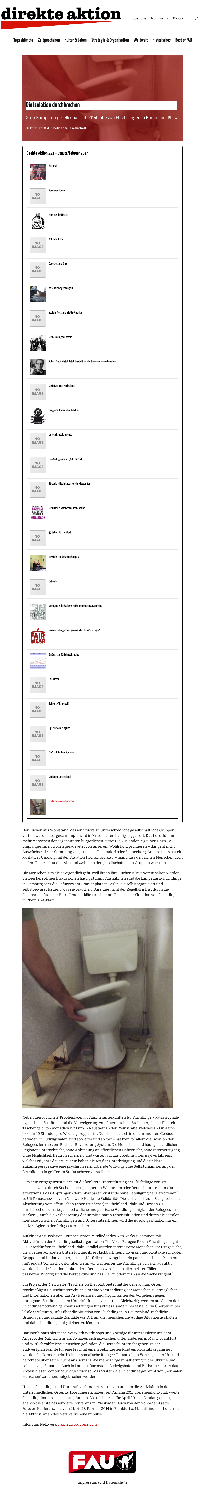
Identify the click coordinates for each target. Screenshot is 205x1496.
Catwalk (53, 581)
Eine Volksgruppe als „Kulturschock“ (66, 459)
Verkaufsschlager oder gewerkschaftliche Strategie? (74, 630)
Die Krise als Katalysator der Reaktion (67, 508)
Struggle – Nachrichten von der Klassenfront (70, 483)
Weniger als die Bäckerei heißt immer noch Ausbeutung (75, 605)
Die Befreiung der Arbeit (60, 337)
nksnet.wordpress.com (77, 1424)
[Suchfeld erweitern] (197, 18)
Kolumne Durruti (56, 239)
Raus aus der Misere (58, 214)
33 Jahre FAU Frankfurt (60, 532)
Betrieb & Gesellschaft (69, 128)
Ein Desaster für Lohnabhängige (64, 654)
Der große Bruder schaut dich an (64, 410)
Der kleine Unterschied (60, 776)
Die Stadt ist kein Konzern (61, 752)
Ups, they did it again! (59, 728)
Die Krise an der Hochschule (62, 385)
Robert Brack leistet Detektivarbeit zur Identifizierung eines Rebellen (82, 361)
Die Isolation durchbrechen (61, 801)
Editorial (53, 165)
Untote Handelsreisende (60, 434)
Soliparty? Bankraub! (59, 703)
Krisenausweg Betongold (61, 288)
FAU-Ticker (54, 679)
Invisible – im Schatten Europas (64, 556)
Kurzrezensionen (57, 190)
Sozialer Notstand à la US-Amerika (65, 312)
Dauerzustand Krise (58, 263)
